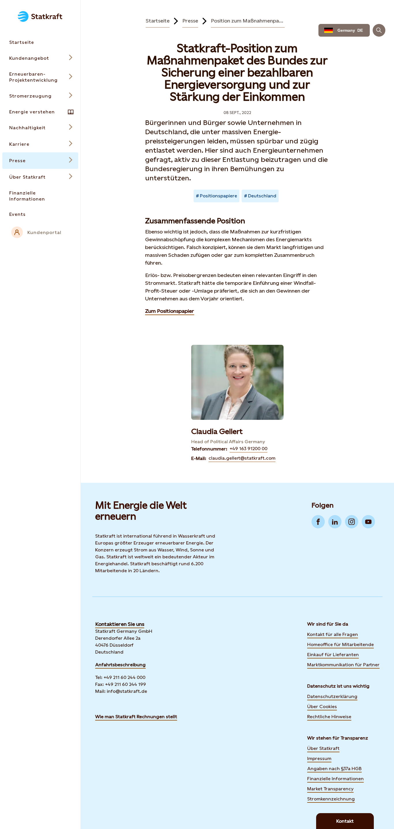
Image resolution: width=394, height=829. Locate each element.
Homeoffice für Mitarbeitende (340, 644)
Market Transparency (330, 788)
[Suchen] (379, 30)
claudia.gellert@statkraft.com (242, 458)
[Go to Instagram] (351, 521)
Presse (190, 21)
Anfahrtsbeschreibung (120, 664)
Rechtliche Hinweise (329, 716)
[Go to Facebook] (318, 521)
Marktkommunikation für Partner (343, 664)
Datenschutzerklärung (332, 696)
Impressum (319, 758)
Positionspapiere (218, 196)
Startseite (158, 21)
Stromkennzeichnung (331, 799)
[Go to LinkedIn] (335, 521)
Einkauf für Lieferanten (333, 654)
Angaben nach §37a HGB (334, 768)
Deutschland (262, 196)
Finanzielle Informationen (335, 778)
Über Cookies (322, 706)
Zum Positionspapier (169, 311)
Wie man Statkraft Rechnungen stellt (136, 716)
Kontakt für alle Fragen (332, 634)
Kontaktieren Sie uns (119, 624)
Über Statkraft (323, 748)
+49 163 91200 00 (248, 448)
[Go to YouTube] (368, 521)
